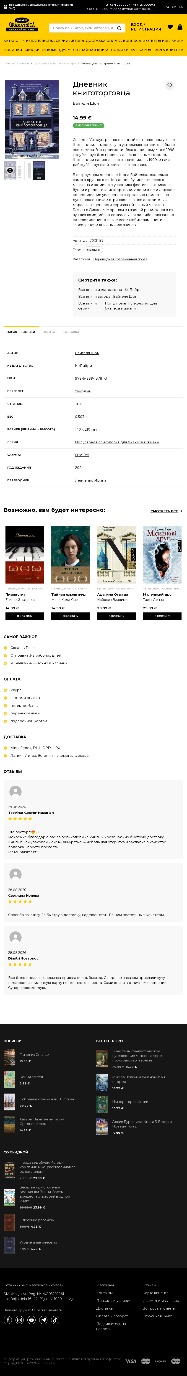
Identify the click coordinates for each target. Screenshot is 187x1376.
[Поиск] (119, 28)
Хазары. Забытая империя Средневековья (42, 1121)
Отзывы (149, 1285)
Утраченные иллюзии (38, 1242)
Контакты (104, 1293)
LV (174, 7)
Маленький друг (158, 594)
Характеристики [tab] (21, 332)
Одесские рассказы (37, 1220)
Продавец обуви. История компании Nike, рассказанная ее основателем (48, 1167)
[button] (180, 27)
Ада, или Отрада (112, 594)
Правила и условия (114, 1300)
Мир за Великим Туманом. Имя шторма (138, 1079)
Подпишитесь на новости (111, 1326)
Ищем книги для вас (161, 1300)
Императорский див (130, 1101)
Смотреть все (164, 511)
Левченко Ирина (90, 480)
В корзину (25, 616)
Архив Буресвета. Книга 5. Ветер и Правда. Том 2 (142, 1124)
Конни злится (31, 1077)
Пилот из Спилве (34, 1054)
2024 (79, 467)
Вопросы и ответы (159, 1308)
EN (181, 7)
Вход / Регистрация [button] (146, 27)
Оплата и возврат (112, 1316)
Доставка (104, 1308)
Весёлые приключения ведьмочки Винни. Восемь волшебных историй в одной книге (45, 1194)
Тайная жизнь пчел (68, 594)
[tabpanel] (93, 417)
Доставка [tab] (70, 332)
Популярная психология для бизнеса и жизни (117, 442)
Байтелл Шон (86, 103)
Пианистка (15, 594)
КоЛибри (133, 289)
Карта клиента (156, 1293)
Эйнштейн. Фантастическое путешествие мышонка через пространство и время (138, 1055)
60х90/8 (82, 455)
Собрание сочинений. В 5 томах (47, 1099)
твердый (83, 391)
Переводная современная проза (120, 259)
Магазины (105, 1285)
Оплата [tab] (48, 332)
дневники (93, 249)
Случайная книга (157, 1316)
